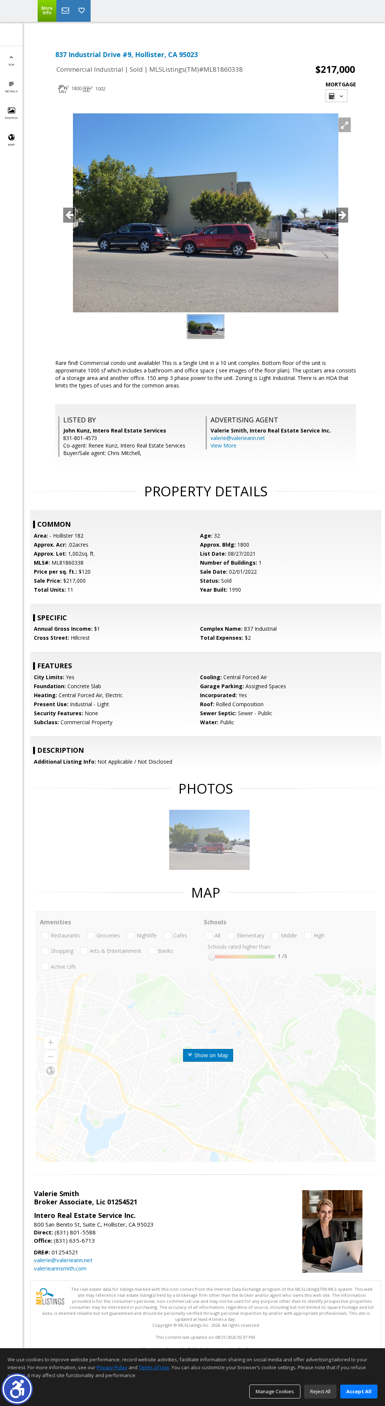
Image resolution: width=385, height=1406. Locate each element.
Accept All (358, 1391)
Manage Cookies (275, 1391)
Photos (11, 118)
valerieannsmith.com (60, 1268)
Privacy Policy (112, 1367)
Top (11, 64)
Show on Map (210, 1055)
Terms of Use (154, 1367)
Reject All (320, 1391)
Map (11, 144)
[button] (17, 1388)
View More (223, 445)
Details (11, 91)
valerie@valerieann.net (238, 438)
